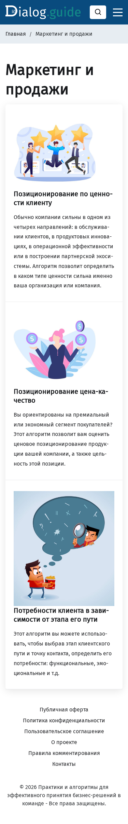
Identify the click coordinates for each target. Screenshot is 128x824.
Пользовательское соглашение (64, 731)
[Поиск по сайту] (98, 12)
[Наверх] (114, 810)
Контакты (64, 764)
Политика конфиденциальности (64, 720)
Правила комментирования (64, 753)
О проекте (64, 742)
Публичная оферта (64, 709)
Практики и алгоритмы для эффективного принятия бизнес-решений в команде (64, 795)
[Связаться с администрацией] (114, 776)
